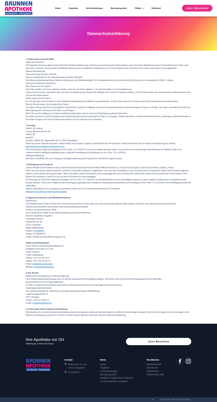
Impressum (152, 367)
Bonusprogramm (119, 8)
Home (58, 8)
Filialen (138, 8)
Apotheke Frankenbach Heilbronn (116, 378)
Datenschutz (153, 371)
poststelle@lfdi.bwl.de (42, 303)
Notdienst (156, 8)
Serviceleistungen (94, 8)
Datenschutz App (155, 374)
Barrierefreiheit (154, 364)
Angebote (73, 8)
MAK (157, 399)
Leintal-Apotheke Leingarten (114, 381)
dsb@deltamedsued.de (42, 264)
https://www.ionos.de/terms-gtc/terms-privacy (45, 146)
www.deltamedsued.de (44, 267)
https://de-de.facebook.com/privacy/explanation (46, 192)
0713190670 (38, 231)
